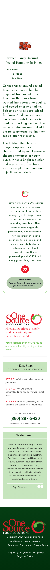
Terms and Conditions (19, 545)
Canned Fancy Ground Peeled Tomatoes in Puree (23, 60)
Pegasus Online (25, 556)
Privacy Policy (40, 545)
